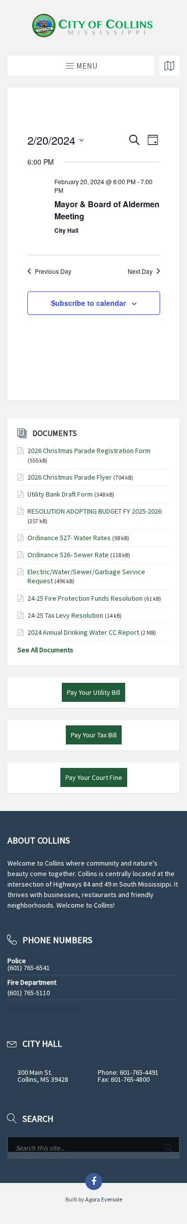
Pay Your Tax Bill (94, 734)
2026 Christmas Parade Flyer (69, 477)
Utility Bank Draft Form (60, 494)
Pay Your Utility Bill (93, 692)
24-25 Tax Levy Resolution (65, 615)
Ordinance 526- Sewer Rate (68, 554)
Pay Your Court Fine (93, 777)
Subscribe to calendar (88, 303)
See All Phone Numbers (42, 1008)
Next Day (140, 271)
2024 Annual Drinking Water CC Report (83, 632)
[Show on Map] (170, 66)
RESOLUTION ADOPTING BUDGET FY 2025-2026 (94, 511)
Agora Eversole (103, 1199)
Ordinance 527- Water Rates (69, 537)
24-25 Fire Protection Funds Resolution (85, 598)
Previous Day (53, 271)
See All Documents (45, 649)
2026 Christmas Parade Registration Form (89, 450)
